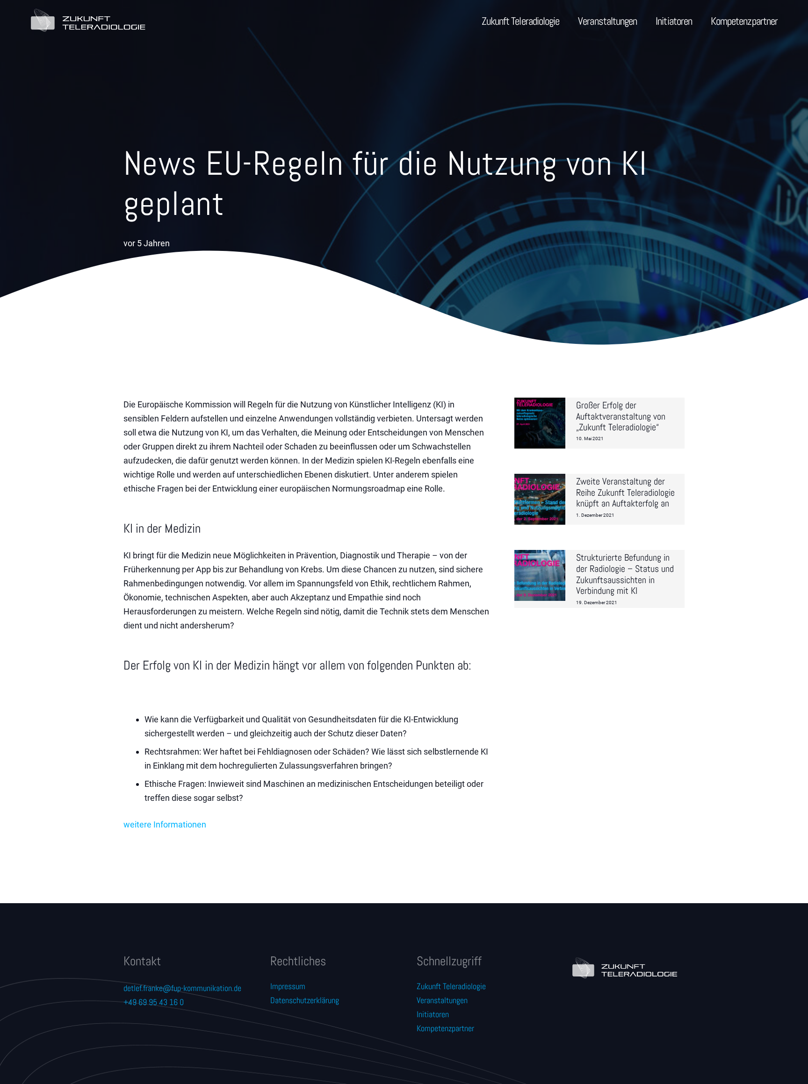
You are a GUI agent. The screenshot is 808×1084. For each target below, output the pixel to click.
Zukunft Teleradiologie (451, 986)
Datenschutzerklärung (304, 1000)
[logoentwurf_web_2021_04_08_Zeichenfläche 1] (87, 21)
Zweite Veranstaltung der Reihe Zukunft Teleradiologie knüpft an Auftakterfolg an (625, 493)
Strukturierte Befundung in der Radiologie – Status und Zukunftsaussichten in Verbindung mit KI (625, 574)
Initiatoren (433, 1014)
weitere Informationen (164, 824)
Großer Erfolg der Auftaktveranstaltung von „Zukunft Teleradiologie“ (620, 416)
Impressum (287, 986)
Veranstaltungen (442, 1000)
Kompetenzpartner (445, 1028)
